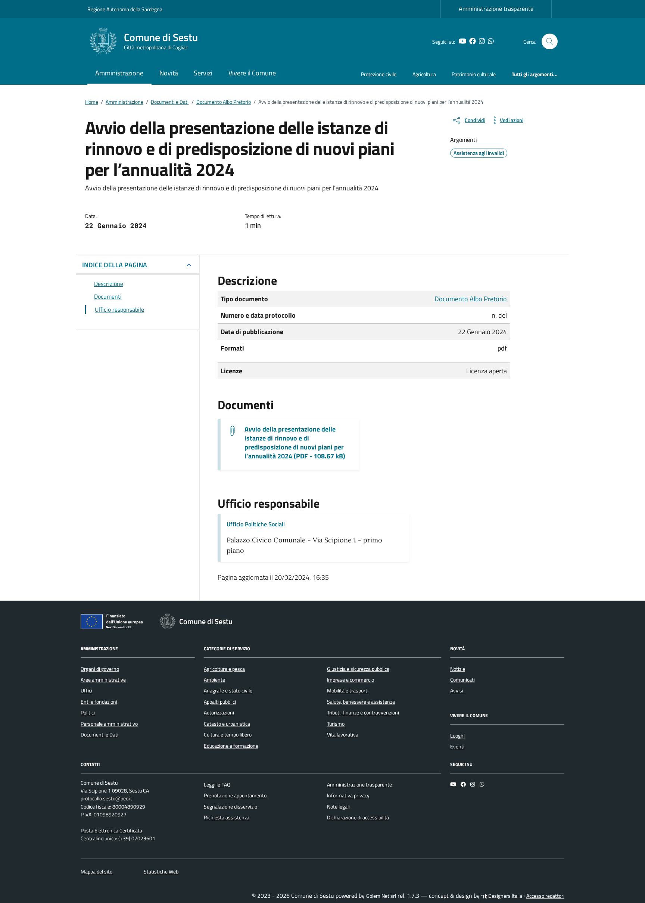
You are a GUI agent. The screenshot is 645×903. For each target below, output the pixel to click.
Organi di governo (100, 669)
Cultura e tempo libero (228, 735)
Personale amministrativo (109, 724)
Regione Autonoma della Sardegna (124, 9)
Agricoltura (424, 74)
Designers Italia (504, 896)
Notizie (457, 669)
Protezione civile (378, 74)
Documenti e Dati (99, 735)
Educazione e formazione (231, 746)
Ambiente (214, 680)
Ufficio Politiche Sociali (256, 524)
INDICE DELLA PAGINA (114, 265)
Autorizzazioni (219, 713)
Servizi (203, 73)
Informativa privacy (348, 795)
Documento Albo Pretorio (470, 299)
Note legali (338, 807)
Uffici (86, 690)
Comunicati (462, 680)
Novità (168, 73)
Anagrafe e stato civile (228, 690)
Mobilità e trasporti (347, 690)
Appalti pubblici (220, 702)
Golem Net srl (381, 896)
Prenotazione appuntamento (235, 795)
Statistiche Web (161, 872)
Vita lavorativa (342, 735)
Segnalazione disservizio (230, 807)
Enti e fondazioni (99, 702)
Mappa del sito (96, 872)
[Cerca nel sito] (550, 42)
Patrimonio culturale (474, 74)
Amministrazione (119, 73)
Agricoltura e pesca (224, 669)
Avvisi (456, 690)
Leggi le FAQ (217, 785)
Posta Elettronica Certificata (111, 830)
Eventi (457, 746)
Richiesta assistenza (226, 817)
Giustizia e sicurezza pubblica (358, 669)
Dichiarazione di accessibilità (358, 817)
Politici (88, 713)
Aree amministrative (103, 680)
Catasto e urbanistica (227, 724)
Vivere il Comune (252, 73)
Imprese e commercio (350, 680)
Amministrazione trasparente (496, 8)
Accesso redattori (545, 896)
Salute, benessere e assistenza (361, 702)
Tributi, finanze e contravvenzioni (363, 713)
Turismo (336, 724)
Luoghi (457, 736)
